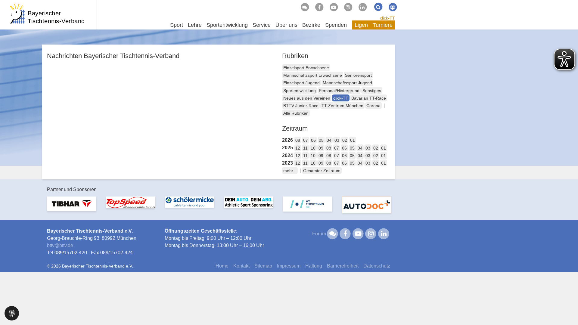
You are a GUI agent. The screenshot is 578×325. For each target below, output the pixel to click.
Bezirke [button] (311, 25)
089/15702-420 (70, 252)
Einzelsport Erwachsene (306, 67)
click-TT (387, 18)
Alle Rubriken (296, 113)
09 (321, 148)
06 (313, 140)
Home (222, 265)
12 (297, 148)
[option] (71, 207)
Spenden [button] (336, 25)
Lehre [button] (195, 25)
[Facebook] (319, 7)
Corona (373, 105)
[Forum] (304, 7)
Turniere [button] (383, 25)
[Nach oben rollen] (566, 308)
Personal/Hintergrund (339, 90)
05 (321, 140)
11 (305, 148)
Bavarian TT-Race (368, 98)
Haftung (313, 265)
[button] (12, 312)
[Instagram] (348, 7)
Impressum (288, 265)
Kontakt (241, 265)
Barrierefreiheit (343, 265)
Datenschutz (376, 265)
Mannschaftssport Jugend (347, 82)
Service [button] (262, 25)
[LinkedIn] (362, 7)
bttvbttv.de (60, 245)
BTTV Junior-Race (301, 105)
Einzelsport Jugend (301, 82)
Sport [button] (176, 25)
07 (305, 140)
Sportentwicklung (299, 90)
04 (329, 140)
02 (344, 140)
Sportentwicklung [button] (227, 25)
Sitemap (263, 265)
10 (313, 148)
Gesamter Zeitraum (321, 170)
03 (336, 140)
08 (297, 140)
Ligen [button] (361, 25)
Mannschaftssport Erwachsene (312, 75)
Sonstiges (371, 90)
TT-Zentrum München (342, 105)
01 (352, 140)
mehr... (290, 170)
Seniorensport (358, 75)
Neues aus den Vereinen (306, 98)
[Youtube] (333, 7)
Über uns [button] (286, 25)
